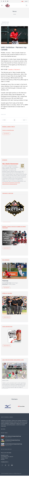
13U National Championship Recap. (12, 440)
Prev (4, 119)
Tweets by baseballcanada (8, 130)
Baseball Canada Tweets (8, 126)
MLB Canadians (5, 259)
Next (24, 119)
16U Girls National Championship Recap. (13, 443)
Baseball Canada (5, 22)
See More (6, 133)
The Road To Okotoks (7, 193)
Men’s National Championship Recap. (13, 436)
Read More (6, 248)
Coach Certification (7, 326)
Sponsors (4, 159)
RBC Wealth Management (10, 163)
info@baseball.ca (4, 461)
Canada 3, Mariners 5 (14, 69)
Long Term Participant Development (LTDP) (13, 359)
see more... (3, 428)
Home (14, 14)
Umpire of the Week (7, 293)
